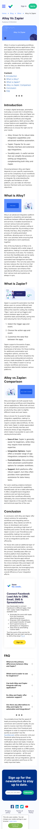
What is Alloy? (12, 79)
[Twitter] (22, 806)
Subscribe (28, 792)
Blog (12, 13)
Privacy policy (8, 811)
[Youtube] (26, 806)
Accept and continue (15, 825)
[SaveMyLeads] (10, 6)
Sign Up (32, 6)
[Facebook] (12, 806)
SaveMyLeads (9, 735)
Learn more (13, 821)
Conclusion (11, 88)
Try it (23, 636)
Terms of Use (19, 811)
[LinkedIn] (17, 806)
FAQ (8, 91)
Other (19, 13)
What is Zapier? (13, 82)
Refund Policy (31, 811)
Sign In (24, 6)
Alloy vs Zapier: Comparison (18, 85)
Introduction (11, 76)
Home (4, 13)
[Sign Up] (14, 587)
